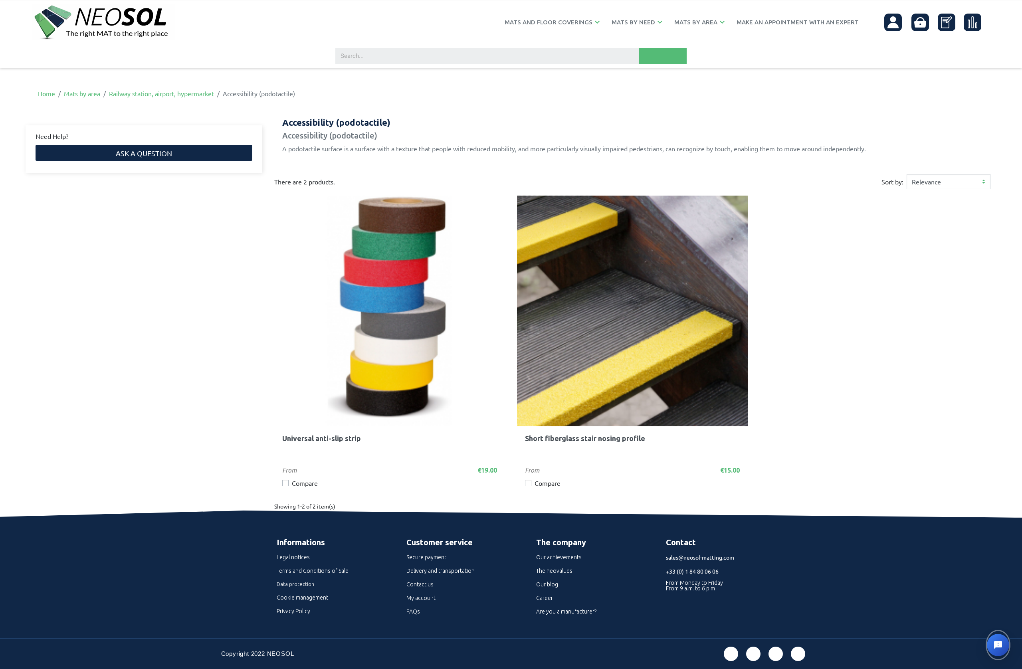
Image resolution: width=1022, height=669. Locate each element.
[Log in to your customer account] (893, 22)
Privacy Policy (293, 611)
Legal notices (293, 557)
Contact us (420, 584)
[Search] (663, 56)
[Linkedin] (775, 654)
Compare (305, 483)
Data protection (295, 584)
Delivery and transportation (440, 571)
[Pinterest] (753, 654)
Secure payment (426, 557)
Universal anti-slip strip (321, 438)
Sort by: (892, 182)
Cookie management (302, 597)
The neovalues (554, 571)
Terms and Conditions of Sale (313, 571)
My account (421, 598)
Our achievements (559, 557)
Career (544, 598)
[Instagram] (798, 654)
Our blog (547, 584)
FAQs (413, 611)
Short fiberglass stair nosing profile (585, 438)
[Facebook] (731, 654)
